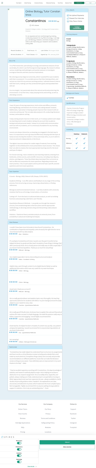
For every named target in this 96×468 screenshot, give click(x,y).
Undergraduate (71, 45)
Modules (48, 427)
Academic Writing (71, 47)
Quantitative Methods (72, 54)
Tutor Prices (60, 3)
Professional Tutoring (50, 3)
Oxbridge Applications (22, 423)
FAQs (22, 427)
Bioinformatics (81, 47)
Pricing (22, 432)
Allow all (67, 442)
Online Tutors (22, 409)
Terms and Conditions (48, 418)
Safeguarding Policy (48, 423)
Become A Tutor (68, 3)
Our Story (48, 409)
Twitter (73, 418)
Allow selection (67, 447)
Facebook (73, 414)
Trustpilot (73, 427)
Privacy (48, 414)
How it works (22, 414)
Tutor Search (18, 3)
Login (90, 2)
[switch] (19, 449)
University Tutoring (38, 3)
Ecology (76, 51)
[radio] (49, 21)
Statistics (74, 56)
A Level (68, 39)
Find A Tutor (79, 2)
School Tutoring (27, 3)
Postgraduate (70, 61)
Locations (48, 432)
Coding (79, 49)
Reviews (23, 418)
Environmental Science (72, 53)
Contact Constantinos (77, 27)
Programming (70, 70)
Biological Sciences (71, 49)
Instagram (73, 423)
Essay (80, 53)
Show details (31, 466)
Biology (68, 41)
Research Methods (73, 72)
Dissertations (70, 51)
